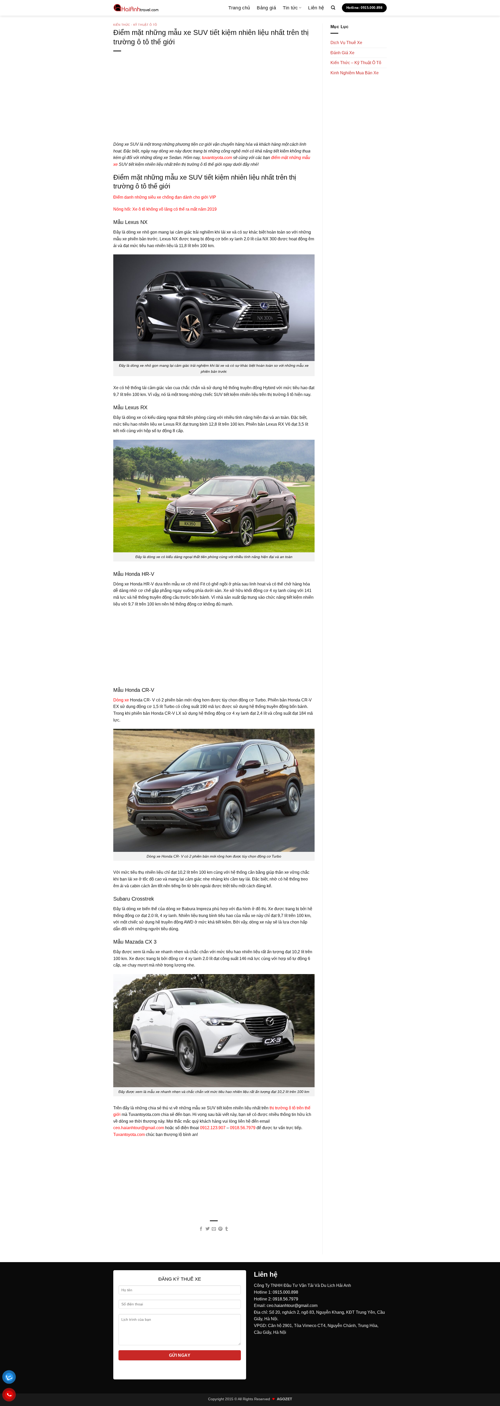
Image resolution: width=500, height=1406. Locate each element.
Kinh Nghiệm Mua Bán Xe (354, 73)
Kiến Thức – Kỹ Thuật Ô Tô (355, 62)
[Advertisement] (214, 104)
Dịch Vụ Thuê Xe (346, 42)
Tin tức (290, 7)
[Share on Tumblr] (226, 1229)
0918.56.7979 (242, 1128)
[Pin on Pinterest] (220, 1229)
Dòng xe (121, 700)
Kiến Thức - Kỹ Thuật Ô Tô (135, 24)
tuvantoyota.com (217, 157)
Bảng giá (266, 7)
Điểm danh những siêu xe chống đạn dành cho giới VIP (164, 197)
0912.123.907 (213, 1128)
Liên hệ (316, 7)
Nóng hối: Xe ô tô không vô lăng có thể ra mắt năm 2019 (165, 209)
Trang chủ (239, 7)
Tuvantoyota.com (129, 1134)
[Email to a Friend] (214, 1229)
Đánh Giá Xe (342, 53)
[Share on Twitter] (207, 1229)
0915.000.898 (285, 1292)
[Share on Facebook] (201, 1229)
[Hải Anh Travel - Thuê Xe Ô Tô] (136, 8)
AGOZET (284, 1399)
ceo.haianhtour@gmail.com (138, 1128)
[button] (333, 8)
